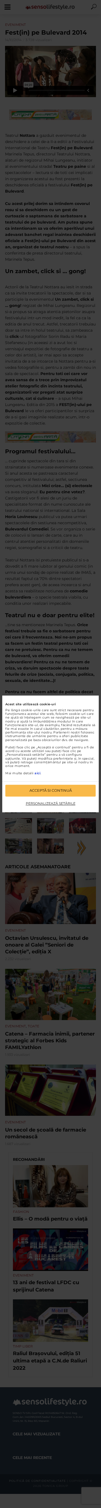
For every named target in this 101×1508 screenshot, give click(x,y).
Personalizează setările (50, 803)
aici (37, 773)
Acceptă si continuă (50, 790)
